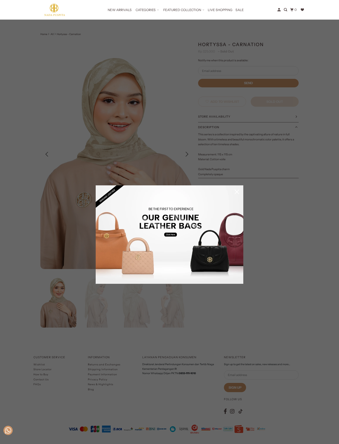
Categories (146, 10)
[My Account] (279, 10)
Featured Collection (182, 10)
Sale (239, 10)
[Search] (286, 10)
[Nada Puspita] (54, 10)
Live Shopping (220, 10)
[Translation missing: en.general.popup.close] (236, 192)
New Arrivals (120, 10)
